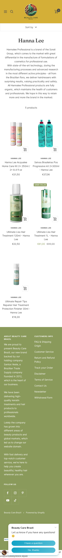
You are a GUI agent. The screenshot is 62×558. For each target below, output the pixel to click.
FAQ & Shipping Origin (42, 343)
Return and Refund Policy (44, 359)
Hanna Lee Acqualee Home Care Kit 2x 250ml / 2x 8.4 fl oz (16, 166)
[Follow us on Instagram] (15, 493)
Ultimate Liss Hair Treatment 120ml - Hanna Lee (16, 235)
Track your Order (43, 367)
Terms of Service (43, 379)
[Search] (11, 11)
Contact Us (40, 385)
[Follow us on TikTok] (15, 500)
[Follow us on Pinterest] (22, 493)
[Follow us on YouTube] (7, 500)
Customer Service (44, 351)
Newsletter (40, 391)
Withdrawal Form (43, 397)
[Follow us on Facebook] (7, 493)
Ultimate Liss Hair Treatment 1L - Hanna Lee (46, 235)
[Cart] (56, 11)
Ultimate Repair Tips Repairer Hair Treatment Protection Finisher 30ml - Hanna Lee (16, 307)
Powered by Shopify (35, 512)
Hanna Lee (16, 158)
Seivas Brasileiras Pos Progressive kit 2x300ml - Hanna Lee (46, 166)
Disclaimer (39, 373)
